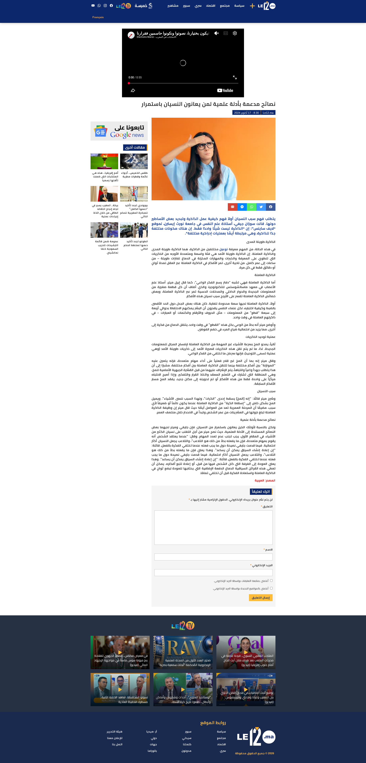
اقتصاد (210, 5)
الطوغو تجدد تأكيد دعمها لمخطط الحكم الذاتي (136, 245)
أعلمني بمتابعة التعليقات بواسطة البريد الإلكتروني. (241, 580)
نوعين (223, 249)
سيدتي (186, 738)
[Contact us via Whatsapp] (99, 5)
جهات (153, 744)
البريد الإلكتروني (261, 565)
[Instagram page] (105, 5)
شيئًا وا (214, 228)
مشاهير (173, 5)
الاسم (268, 549)
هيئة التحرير (114, 731)
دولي (154, 738)
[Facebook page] (111, 5)
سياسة (239, 5)
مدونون (186, 750)
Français (98, 17)
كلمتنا (187, 744)
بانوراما (152, 750)
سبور (186, 5)
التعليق (267, 506)
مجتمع (225, 5)
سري (198, 5)
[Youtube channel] (93, 5)
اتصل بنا (117, 744)
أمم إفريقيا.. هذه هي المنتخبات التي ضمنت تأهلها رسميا (105, 176)
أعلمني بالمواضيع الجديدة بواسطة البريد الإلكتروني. (240, 588)
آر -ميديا (151, 731)
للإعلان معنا (114, 738)
